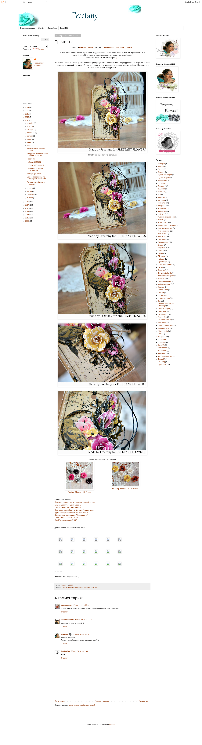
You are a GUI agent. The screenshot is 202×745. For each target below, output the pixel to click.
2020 (27, 111)
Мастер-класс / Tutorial (167, 225)
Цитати (161, 293)
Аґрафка (161, 164)
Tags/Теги (94, 587)
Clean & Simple (164, 309)
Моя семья (162, 234)
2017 (27, 117)
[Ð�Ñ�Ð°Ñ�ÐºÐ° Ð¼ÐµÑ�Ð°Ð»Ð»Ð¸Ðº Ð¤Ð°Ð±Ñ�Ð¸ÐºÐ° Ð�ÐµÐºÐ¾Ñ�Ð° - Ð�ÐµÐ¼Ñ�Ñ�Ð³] (60, 565)
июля (29, 139)
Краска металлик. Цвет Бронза (68, 505)
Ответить (64, 612)
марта (29, 191)
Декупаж (161, 192)
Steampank (162, 351)
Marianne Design (164, 328)
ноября (30, 126)
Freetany (64, 634)
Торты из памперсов (166, 276)
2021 (27, 107)
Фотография (163, 290)
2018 (27, 114)
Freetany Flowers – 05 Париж (79, 492)
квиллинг (161, 200)
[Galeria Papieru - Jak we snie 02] (84, 541)
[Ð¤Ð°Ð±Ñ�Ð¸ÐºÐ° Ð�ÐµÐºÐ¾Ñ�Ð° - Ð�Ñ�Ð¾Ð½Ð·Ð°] (119, 553)
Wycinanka (162, 365)
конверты (161, 203)
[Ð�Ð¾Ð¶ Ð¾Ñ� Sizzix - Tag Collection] (96, 565)
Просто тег (31, 159)
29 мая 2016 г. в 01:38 (79, 651)
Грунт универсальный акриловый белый (71, 512)
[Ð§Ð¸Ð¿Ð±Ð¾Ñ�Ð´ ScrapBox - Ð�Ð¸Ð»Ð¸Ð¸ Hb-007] (96, 541)
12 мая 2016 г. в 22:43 (81, 605)
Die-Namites (162, 314)
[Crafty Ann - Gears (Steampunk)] (108, 565)
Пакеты (161, 251)
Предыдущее (144, 701)
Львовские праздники (166, 217)
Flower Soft (162, 317)
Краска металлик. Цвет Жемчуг (68, 507)
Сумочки (161, 270)
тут (117, 58)
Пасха (160, 253)
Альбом (161, 166)
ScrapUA (161, 345)
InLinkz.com (58, 571)
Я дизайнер (52, 28)
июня (29, 142)
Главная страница (27, 28)
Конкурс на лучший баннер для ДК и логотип (37, 155)
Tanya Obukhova (67, 620)
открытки (161, 248)
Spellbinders (163, 348)
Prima (160, 334)
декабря (30, 123)
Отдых (160, 245)
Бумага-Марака (164, 178)
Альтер (161, 169)
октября (30, 130)
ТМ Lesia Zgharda (165, 273)
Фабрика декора (164, 281)
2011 (27, 215)
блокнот (161, 172)
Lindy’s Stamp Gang (165, 325)
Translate (41, 49)
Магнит (161, 220)
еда (159, 194)
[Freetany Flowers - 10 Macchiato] (72, 541)
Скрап (160, 267)
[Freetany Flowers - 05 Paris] (60, 541)
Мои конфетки (163, 231)
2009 (27, 221)
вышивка (161, 189)
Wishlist (41, 28)
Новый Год (162, 237)
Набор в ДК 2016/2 (34, 162)
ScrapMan (162, 339)
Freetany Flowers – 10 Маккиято (125, 489)
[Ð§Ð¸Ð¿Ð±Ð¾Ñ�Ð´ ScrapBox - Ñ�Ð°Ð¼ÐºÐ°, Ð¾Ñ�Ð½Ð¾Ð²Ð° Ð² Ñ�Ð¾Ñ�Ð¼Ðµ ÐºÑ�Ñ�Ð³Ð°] (108, 541)
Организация (163, 242)
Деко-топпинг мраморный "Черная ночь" (71, 515)
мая (29, 146)
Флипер (161, 287)
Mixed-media (78, 587)
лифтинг (161, 214)
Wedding (161, 362)
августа (30, 136)
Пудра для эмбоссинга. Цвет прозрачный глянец (75, 502)
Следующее (60, 701)
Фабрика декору (164, 284)
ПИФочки (161, 256)
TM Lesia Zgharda (165, 356)
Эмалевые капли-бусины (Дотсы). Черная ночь (74, 510)
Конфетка (162, 209)
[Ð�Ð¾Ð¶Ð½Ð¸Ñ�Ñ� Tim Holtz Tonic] (72, 565)
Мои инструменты (165, 228)
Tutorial (161, 359)
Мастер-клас (163, 223)
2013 (27, 208)
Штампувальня (164, 298)
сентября (31, 133)
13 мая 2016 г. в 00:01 (80, 634)
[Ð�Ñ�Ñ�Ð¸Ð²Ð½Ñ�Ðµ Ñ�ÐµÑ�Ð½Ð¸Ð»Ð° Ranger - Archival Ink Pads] (119, 541)
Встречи (161, 186)
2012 (27, 211)
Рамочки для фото (165, 265)
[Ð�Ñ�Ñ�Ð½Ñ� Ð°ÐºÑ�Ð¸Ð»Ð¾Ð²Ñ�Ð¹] (108, 553)
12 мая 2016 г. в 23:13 (83, 620)
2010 (27, 218)
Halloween (162, 323)
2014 (27, 205)
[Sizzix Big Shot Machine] (119, 565)
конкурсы (161, 206)
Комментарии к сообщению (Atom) (81, 705)
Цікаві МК (64, 28)
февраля (30, 194)
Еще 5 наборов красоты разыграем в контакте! (36, 178)
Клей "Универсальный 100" (66, 520)
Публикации (162, 262)
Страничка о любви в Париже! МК (35, 169)
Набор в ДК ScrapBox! (35, 165)
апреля (30, 188)
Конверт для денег (34, 174)
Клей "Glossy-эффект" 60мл (66, 518)
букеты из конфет (165, 175)
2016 (27, 120)
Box (159, 301)
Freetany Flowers (86, 47)
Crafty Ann (162, 311)
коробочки (162, 211)
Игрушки (161, 197)
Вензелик (161, 183)
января (30, 198)
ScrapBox (87, 587)
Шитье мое (162, 295)
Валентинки (162, 180)
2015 (27, 202)
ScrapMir (161, 342)
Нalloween (162, 239)
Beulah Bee (65, 651)
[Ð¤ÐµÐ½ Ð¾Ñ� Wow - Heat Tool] (60, 553)
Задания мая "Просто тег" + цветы (118, 47)
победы (161, 259)
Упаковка (161, 279)
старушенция (66, 605)
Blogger (112, 725)
